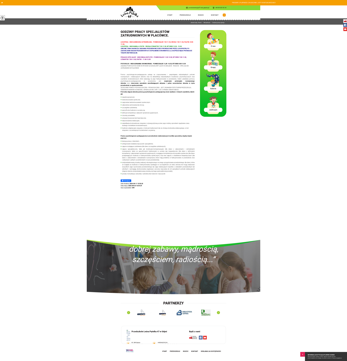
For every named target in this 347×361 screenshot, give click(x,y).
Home (200, 22)
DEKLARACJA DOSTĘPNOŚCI (211, 351)
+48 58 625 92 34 (220, 7)
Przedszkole (185, 15)
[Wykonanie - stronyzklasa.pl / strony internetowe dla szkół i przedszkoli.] (129, 351)
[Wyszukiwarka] (224, 15)
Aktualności (206, 22)
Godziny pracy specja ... (218, 22)
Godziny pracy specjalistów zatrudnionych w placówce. (145, 33)
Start (169, 15)
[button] (2, 2)
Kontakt (215, 15)
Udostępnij (127, 180)
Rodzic (201, 15)
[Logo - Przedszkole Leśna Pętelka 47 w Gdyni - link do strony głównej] (129, 12)
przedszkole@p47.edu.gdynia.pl (199, 7)
